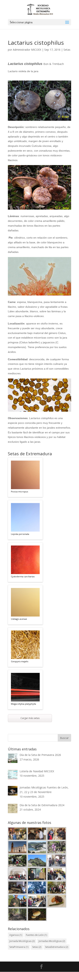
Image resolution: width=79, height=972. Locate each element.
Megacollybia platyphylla (23, 703)
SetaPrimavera (18, 947)
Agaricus (15, 935)
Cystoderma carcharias (23, 576)
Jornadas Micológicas (52, 941)
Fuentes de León (36, 935)
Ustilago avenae (19, 618)
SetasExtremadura (56, 947)
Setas (66, 49)
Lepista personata (20, 534)
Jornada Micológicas (22, 941)
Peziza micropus (19, 491)
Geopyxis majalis (19, 661)
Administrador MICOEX (27, 49)
